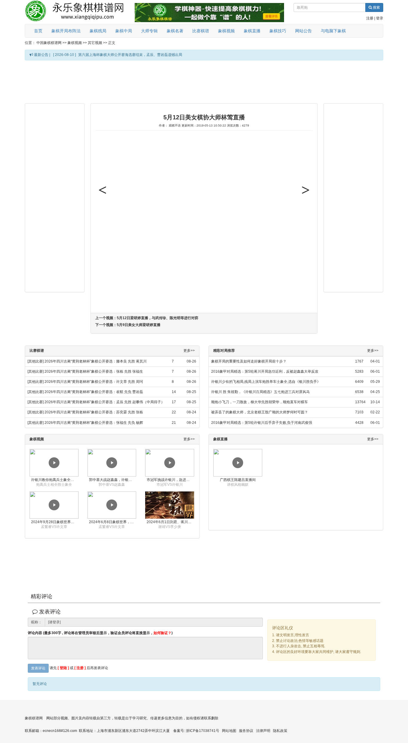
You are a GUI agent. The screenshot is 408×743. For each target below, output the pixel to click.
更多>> (189, 351)
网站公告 (303, 30)
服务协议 (246, 731)
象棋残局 (98, 30)
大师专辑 (149, 30)
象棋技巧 (277, 30)
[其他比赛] (35, 361)
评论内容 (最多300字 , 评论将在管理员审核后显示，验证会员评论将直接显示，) (100, 633)
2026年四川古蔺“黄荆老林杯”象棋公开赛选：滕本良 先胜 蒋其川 (96, 361)
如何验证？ (162, 633)
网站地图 (229, 731)
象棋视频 (226, 30)
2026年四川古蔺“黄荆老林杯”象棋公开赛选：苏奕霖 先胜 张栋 (94, 412)
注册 (369, 18)
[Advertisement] (204, 81)
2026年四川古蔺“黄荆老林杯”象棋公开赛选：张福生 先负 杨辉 (94, 423)
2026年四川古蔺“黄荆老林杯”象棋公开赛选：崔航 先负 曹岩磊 (94, 392)
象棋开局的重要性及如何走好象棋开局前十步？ (248, 361)
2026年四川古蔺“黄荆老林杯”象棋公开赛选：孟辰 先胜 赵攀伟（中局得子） (105, 402)
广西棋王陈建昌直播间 (238, 480)
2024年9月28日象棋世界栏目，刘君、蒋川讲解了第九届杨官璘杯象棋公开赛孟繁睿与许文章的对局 (55, 522)
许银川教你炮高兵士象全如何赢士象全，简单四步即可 (55, 480)
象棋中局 (123, 30)
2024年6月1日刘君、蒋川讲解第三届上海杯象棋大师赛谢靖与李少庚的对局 (170, 522)
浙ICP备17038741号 (202, 731)
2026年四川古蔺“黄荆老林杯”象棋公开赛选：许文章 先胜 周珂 (94, 382)
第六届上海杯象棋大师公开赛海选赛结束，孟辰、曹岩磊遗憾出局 (130, 55)
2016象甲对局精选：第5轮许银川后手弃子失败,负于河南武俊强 (261, 423)
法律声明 (263, 731)
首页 (38, 30)
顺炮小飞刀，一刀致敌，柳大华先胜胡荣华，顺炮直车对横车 (259, 402)
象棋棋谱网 (34, 718)
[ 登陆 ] (63, 668)
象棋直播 (252, 30)
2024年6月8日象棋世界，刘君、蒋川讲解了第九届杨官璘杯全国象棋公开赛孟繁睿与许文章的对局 (112, 522)
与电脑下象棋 (333, 30)
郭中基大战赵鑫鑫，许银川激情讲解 (112, 480)
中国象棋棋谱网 (49, 43)
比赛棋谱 (200, 30)
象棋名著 (175, 30)
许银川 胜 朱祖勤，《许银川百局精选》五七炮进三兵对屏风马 (260, 392)
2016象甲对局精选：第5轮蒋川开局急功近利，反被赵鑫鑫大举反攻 (264, 371)
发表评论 (38, 668)
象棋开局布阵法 (66, 30)
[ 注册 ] (80, 668)
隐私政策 (280, 731)
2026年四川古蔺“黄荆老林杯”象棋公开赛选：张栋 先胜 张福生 (94, 371)
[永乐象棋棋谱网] (78, 12)
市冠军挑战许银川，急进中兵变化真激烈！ (170, 480)
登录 (379, 18)
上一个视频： (146, 318)
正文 (111, 43)
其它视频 (95, 43)
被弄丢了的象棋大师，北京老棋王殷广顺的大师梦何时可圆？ (259, 412)
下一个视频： (127, 325)
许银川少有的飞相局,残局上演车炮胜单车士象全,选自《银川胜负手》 (265, 382)
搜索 (376, 7)
